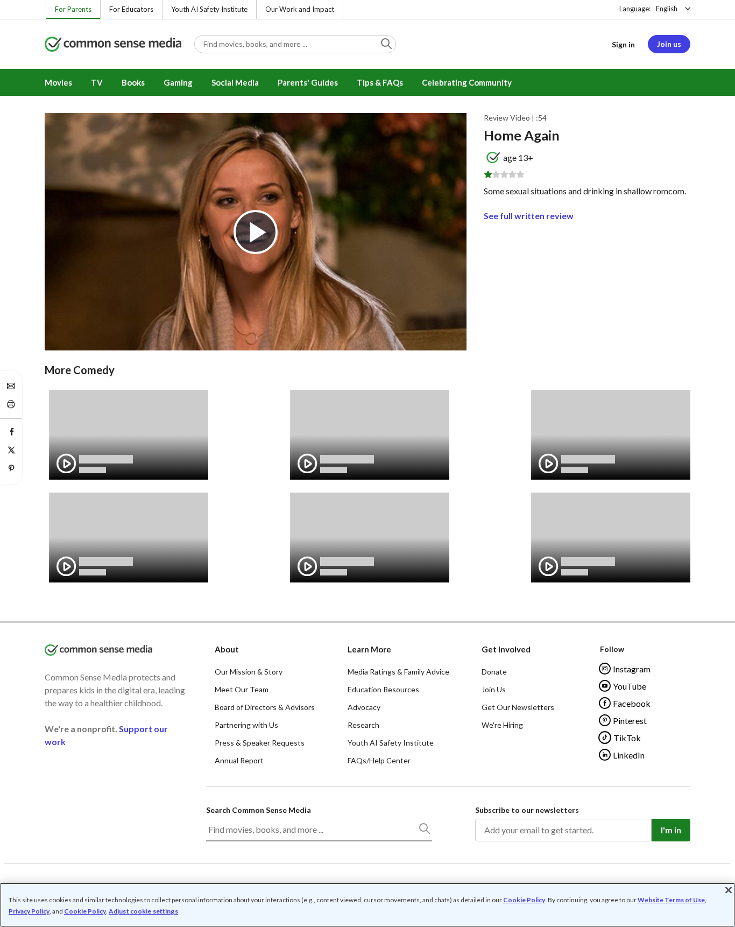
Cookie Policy (524, 900)
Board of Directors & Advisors (265, 707)
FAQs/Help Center (379, 760)
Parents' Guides (308, 82)
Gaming (178, 82)
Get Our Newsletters (518, 707)
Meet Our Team (241, 689)
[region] (367, 905)
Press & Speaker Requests (260, 742)
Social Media (235, 82)
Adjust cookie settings (143, 911)
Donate (494, 671)
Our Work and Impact (299, 9)
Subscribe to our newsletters (527, 809)
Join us (669, 43)
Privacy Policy (29, 911)
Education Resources (383, 689)
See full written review (529, 215)
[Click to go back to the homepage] (113, 45)
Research (363, 724)
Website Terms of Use (671, 900)
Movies (58, 82)
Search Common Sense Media (258, 809)
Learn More (369, 649)
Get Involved (506, 649)
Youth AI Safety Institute (209, 9)
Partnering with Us (246, 724)
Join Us (494, 689)
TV (97, 82)
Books (133, 82)
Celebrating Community (467, 82)
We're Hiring (502, 724)
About (227, 649)
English (666, 8)
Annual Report (239, 760)
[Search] (424, 830)
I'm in (671, 830)
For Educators (131, 9)
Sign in (623, 44)
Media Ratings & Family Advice (398, 671)
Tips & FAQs (380, 82)
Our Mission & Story (248, 671)
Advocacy (364, 707)
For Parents (73, 9)
